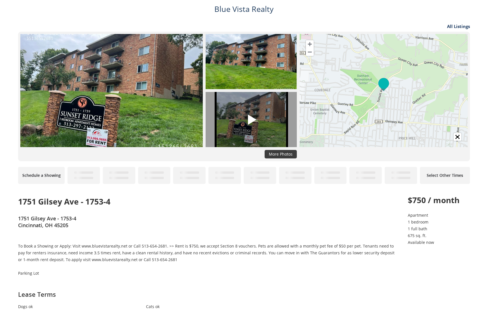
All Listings (458, 26)
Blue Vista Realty (244, 9)
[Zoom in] (310, 44)
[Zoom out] (310, 52)
